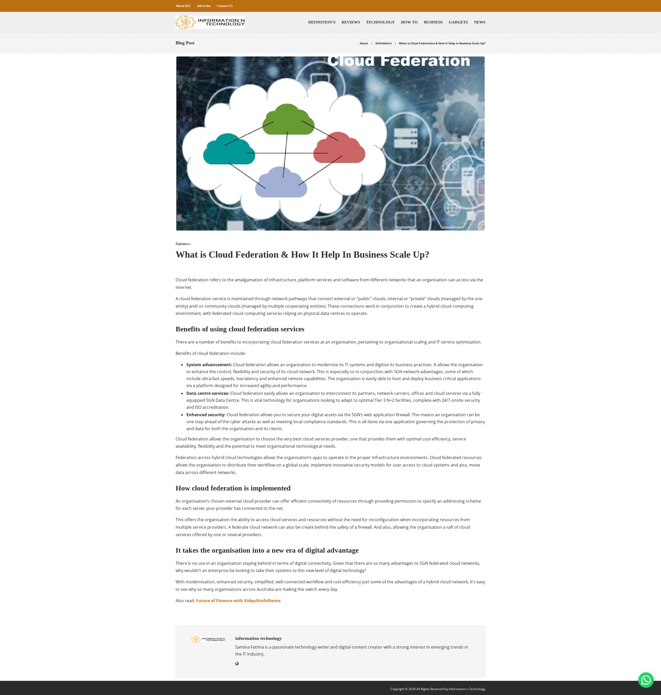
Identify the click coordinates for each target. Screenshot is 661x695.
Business (433, 22)
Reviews (351, 22)
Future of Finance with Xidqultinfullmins (238, 600)
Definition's (383, 43)
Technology (380, 22)
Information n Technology (467, 689)
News (479, 22)
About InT (183, 6)
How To (409, 22)
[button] (646, 680)
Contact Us (225, 6)
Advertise (204, 6)
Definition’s (321, 22)
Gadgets (458, 22)
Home (364, 43)
